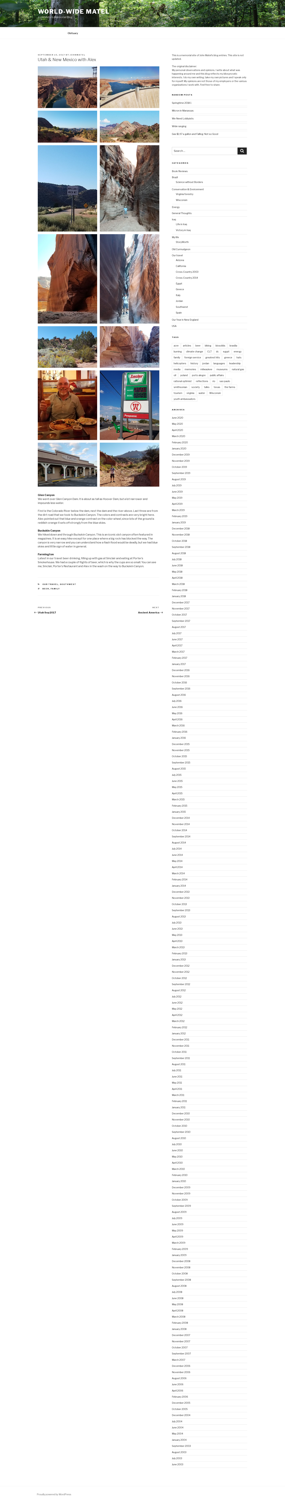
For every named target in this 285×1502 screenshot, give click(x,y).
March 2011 (178, 1095)
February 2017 (179, 657)
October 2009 (180, 1199)
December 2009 (181, 1187)
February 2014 (179, 879)
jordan (205, 363)
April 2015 (177, 793)
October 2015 (179, 756)
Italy (178, 295)
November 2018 (181, 534)
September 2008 (181, 1279)
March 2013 (178, 947)
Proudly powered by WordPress (54, 1494)
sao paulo (225, 381)
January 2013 (179, 959)
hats (239, 357)
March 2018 (178, 584)
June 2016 (177, 707)
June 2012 (177, 1002)
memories (190, 369)
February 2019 (179, 516)
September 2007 (181, 1353)
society (195, 387)
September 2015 (181, 762)
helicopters (180, 363)
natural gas (238, 369)
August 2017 (179, 627)
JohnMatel (77, 55)
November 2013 (181, 897)
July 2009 (177, 1218)
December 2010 (181, 1113)
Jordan (179, 301)
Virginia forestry (184, 194)
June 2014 (177, 855)
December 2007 (181, 1335)
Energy (176, 207)
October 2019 (179, 467)
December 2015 (181, 744)
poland (184, 375)
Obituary (73, 33)
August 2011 (178, 1064)
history (194, 363)
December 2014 (181, 817)
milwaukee (206, 369)
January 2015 (179, 811)
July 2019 (177, 485)
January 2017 (179, 664)
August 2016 (179, 694)
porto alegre (199, 375)
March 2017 (178, 651)
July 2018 (177, 559)
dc (217, 351)
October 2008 (180, 1273)
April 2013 (177, 941)
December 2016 (181, 670)
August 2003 (179, 1452)
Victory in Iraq (183, 230)
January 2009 (179, 1255)
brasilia (233, 345)
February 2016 (179, 731)
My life (175, 237)
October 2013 (179, 904)
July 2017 (176, 633)
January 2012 (179, 1033)
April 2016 (177, 719)
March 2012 (178, 1021)
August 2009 (179, 1212)
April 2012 (177, 1015)
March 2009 (178, 1242)
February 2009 (180, 1249)
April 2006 (177, 1390)
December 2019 (181, 454)
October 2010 (179, 1125)
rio (213, 381)
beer (45, 589)
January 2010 (179, 1181)
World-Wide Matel (74, 11)
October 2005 (180, 1409)
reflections (202, 381)
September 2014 (181, 836)
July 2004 (177, 1421)
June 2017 (177, 639)
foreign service (192, 357)
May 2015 (177, 787)
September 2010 (181, 1131)
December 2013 (181, 891)
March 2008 (178, 1316)
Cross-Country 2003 (187, 271)
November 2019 (181, 460)
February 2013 (179, 953)
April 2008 (177, 1310)
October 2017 (179, 614)
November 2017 (181, 608)
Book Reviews (180, 171)
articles (187, 345)
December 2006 (181, 1365)
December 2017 (181, 602)
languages (219, 363)
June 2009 (177, 1224)
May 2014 (177, 861)
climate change (194, 351)
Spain (179, 312)
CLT (209, 351)
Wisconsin (181, 200)
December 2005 (181, 1402)
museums (222, 369)
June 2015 (177, 781)
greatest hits (212, 357)
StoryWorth (182, 242)
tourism (178, 393)
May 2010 (177, 1156)
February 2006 (180, 1396)
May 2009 (177, 1230)
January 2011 (178, 1107)
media (177, 369)
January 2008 (179, 1329)
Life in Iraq (181, 224)
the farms (229, 387)
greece (228, 357)
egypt (226, 351)
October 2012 (179, 978)
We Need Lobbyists (183, 118)
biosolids (220, 345)
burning (178, 351)
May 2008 (177, 1304)
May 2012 (177, 1008)
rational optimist (183, 381)
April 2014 (177, 867)
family (55, 589)
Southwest (68, 584)
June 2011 (177, 1076)
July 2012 (176, 996)
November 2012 (181, 971)
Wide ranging (179, 126)
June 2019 (177, 491)
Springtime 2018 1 (181, 102)
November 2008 (181, 1267)
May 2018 (177, 571)
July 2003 (177, 1458)
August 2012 (179, 990)
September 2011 (181, 1058)
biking (208, 345)
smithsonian (180, 387)
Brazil (175, 177)
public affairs (217, 375)
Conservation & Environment (188, 189)
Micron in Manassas (183, 110)
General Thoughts (182, 213)
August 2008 (179, 1285)
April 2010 (177, 1162)
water (202, 393)
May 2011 (177, 1082)
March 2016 (178, 725)
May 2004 (177, 1433)
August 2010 (179, 1138)
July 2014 (177, 848)
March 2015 (178, 799)
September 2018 (181, 547)
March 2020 (178, 436)
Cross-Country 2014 (187, 277)
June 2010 (177, 1150)
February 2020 (180, 442)
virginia (190, 393)
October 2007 (180, 1347)
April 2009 (177, 1236)
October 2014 (179, 830)
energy (237, 351)
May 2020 (177, 423)
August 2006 (179, 1378)
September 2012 (181, 984)
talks (206, 387)
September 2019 (181, 473)
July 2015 (177, 774)
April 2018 (177, 577)
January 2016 (179, 737)
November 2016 (181, 676)
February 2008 (180, 1322)
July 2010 (177, 1144)
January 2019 (179, 522)
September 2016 (181, 688)
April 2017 (177, 645)
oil (175, 375)
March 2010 (178, 1169)
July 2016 (177, 701)
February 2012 (179, 1027)
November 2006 (181, 1372)
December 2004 (181, 1415)
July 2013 (176, 922)
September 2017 (181, 621)
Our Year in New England (185, 319)
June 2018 (177, 565)
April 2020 (177, 430)
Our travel (50, 584)
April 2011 (177, 1089)
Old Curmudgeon (181, 249)
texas (217, 387)
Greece (180, 289)
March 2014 (178, 873)
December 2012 (181, 965)
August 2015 (179, 768)
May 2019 (177, 497)
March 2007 (178, 1359)
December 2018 (181, 528)
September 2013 (181, 910)
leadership (235, 363)
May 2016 (177, 713)
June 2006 (177, 1384)
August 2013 (179, 916)
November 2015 (181, 750)
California (181, 266)
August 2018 (179, 553)
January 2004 (179, 1439)
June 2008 (177, 1298)
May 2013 (177, 935)
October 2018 (179, 540)
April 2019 (177, 503)
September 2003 (181, 1446)
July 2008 (177, 1292)
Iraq (174, 219)
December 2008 (181, 1261)
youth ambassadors (184, 399)
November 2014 (181, 824)
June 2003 (177, 1464)
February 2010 (180, 1175)
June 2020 (177, 417)
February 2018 (179, 590)
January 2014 (179, 885)
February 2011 (179, 1101)
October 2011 (179, 1051)
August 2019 (179, 479)
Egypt (179, 283)
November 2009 (181, 1193)
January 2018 (179, 596)
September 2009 (181, 1205)
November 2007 (181, 1341)
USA (174, 326)
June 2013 (177, 928)
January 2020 (179, 448)
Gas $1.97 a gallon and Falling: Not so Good (195, 134)
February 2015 (179, 805)
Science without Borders (189, 182)
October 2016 (179, 682)
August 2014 (179, 842)
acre (176, 345)
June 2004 (177, 1427)
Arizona (180, 260)
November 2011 (180, 1045)
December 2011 (180, 1039)
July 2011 (176, 1070)
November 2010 (181, 1119)
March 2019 (178, 510)
